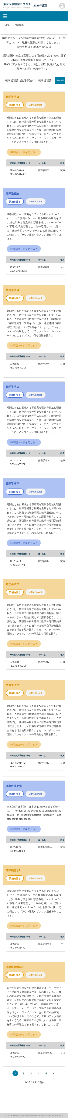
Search (60, 80)
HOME (6, 24)
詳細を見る (15, 105)
